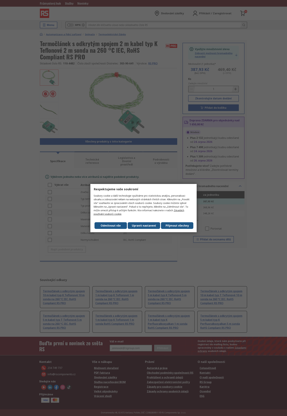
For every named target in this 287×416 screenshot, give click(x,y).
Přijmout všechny (177, 225)
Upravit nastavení (144, 225)
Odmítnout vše (111, 225)
